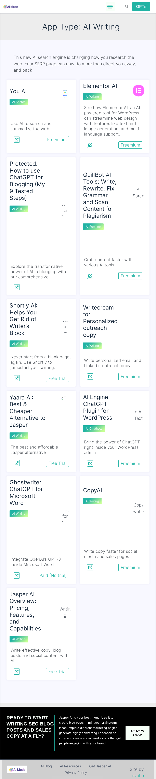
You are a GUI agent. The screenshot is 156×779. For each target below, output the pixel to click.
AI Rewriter (93, 227)
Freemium (57, 139)
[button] (110, 6)
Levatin (136, 775)
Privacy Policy (76, 773)
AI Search (19, 102)
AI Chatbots (94, 428)
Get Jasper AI (100, 766)
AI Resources (70, 766)
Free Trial (57, 378)
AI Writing (92, 96)
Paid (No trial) (53, 575)
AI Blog (46, 766)
